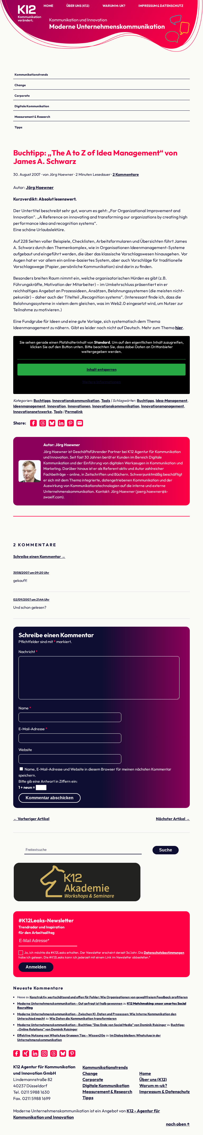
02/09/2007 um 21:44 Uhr (31, 599)
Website (25, 749)
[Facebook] (33, 423)
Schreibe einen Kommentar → (39, 556)
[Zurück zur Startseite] (39, 18)
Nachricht (28, 651)
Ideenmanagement (29, 406)
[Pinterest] (70, 423)
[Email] (79, 423)
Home (48, 6)
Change (20, 85)
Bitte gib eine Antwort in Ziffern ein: (48, 781)
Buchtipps (42, 400)
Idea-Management (171, 400)
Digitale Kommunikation (32, 106)
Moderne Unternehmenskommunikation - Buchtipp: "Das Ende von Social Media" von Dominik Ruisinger (91, 1025)
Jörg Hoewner (40, 187)
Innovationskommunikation (75, 400)
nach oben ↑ (178, 1124)
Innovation (56, 406)
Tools (105, 400)
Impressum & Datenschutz (161, 6)
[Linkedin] (61, 423)
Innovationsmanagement (162, 406)
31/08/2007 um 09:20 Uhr (31, 572)
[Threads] (42, 423)
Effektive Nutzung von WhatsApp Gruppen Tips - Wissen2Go (61, 1035)
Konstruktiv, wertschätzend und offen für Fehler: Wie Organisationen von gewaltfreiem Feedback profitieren (109, 997)
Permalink (74, 411)
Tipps (18, 127)
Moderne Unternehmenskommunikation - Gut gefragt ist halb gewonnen (69, 1003)
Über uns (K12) (77, 6)
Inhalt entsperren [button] (102, 369)
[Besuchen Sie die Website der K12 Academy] (77, 900)
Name (25, 708)
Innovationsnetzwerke (32, 411)
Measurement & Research (32, 117)
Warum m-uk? (114, 6)
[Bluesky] (52, 423)
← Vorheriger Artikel (31, 818)
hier (179, 327)
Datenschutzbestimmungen (164, 952)
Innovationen (79, 406)
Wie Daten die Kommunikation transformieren (83, 1018)
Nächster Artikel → (173, 818)
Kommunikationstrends (31, 74)
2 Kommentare (126, 174)
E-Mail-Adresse (33, 729)
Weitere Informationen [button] (101, 382)
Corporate (22, 96)
